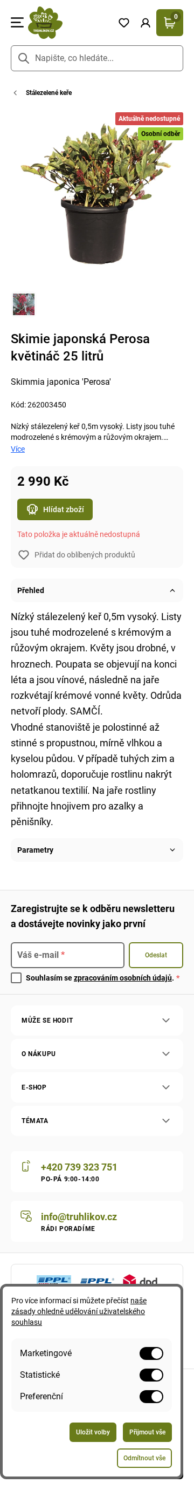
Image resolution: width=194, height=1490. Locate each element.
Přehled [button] (30, 590)
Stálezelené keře (49, 93)
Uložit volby (93, 1432)
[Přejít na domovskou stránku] (68, 22)
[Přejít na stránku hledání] (23, 58)
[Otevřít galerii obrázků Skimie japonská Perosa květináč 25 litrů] (24, 304)
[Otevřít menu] (17, 22)
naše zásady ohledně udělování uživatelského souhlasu (79, 1311)
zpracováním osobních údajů (123, 978)
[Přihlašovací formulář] (145, 22)
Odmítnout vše (144, 1458)
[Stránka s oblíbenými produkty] (124, 22)
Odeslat (156, 955)
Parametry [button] (35, 850)
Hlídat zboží (63, 509)
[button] (145, 22)
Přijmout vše (147, 1432)
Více (18, 449)
